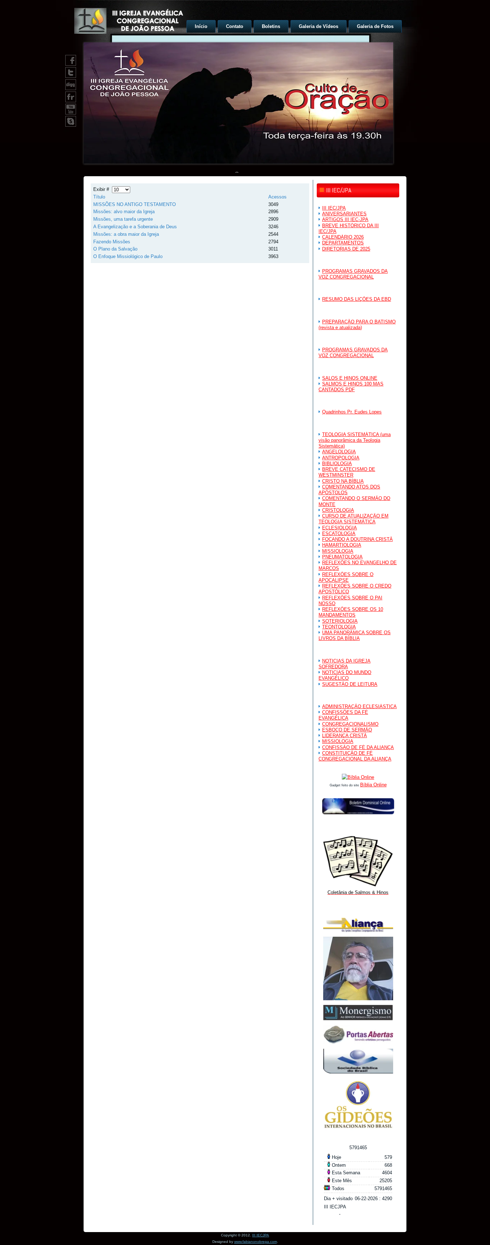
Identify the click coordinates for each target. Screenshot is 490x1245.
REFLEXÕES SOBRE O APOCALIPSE (346, 577)
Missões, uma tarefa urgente (123, 219)
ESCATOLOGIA (338, 533)
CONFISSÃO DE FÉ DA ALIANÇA (358, 747)
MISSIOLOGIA (337, 551)
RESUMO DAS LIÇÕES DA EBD (356, 299)
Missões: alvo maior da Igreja (124, 211)
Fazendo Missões (111, 241)
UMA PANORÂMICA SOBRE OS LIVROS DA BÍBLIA (355, 635)
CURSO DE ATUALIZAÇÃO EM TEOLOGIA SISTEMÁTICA (353, 518)
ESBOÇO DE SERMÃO (347, 730)
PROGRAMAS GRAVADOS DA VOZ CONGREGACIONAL (353, 274)
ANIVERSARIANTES (344, 213)
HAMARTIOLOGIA (341, 545)
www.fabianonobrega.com (255, 1242)
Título (99, 197)
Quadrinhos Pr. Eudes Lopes (352, 412)
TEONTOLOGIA (339, 626)
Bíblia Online (373, 784)
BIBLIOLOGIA (337, 463)
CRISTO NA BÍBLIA (343, 481)
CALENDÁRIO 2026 (343, 237)
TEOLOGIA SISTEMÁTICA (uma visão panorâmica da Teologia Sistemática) (355, 440)
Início (201, 26)
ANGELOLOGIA (339, 451)
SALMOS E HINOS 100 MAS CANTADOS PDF (351, 386)
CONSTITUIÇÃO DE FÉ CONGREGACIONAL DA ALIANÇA (355, 756)
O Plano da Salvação (115, 249)
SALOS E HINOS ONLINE (349, 378)
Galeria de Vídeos (318, 26)
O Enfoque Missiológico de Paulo (127, 256)
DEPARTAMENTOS (343, 242)
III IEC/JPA (334, 208)
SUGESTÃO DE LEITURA (349, 684)
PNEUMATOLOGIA (342, 557)
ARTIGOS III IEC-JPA (345, 219)
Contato (234, 26)
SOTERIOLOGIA (340, 621)
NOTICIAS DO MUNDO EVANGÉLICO (345, 675)
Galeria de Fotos (375, 26)
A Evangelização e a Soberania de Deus (135, 226)
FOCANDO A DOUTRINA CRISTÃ (357, 539)
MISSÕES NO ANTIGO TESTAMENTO (134, 204)
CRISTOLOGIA (338, 510)
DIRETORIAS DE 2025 (346, 249)
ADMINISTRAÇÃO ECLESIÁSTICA (359, 706)
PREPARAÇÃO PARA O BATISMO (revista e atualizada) (357, 324)
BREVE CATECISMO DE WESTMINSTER (347, 472)
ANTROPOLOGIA (340, 457)
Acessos (277, 197)
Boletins (271, 26)
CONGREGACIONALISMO (350, 724)
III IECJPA (260, 1235)
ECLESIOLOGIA (339, 527)
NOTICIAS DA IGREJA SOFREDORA (345, 663)
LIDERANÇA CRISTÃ (344, 735)
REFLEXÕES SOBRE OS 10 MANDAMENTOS (351, 612)
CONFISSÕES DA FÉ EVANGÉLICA (343, 715)
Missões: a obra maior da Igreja (126, 234)
